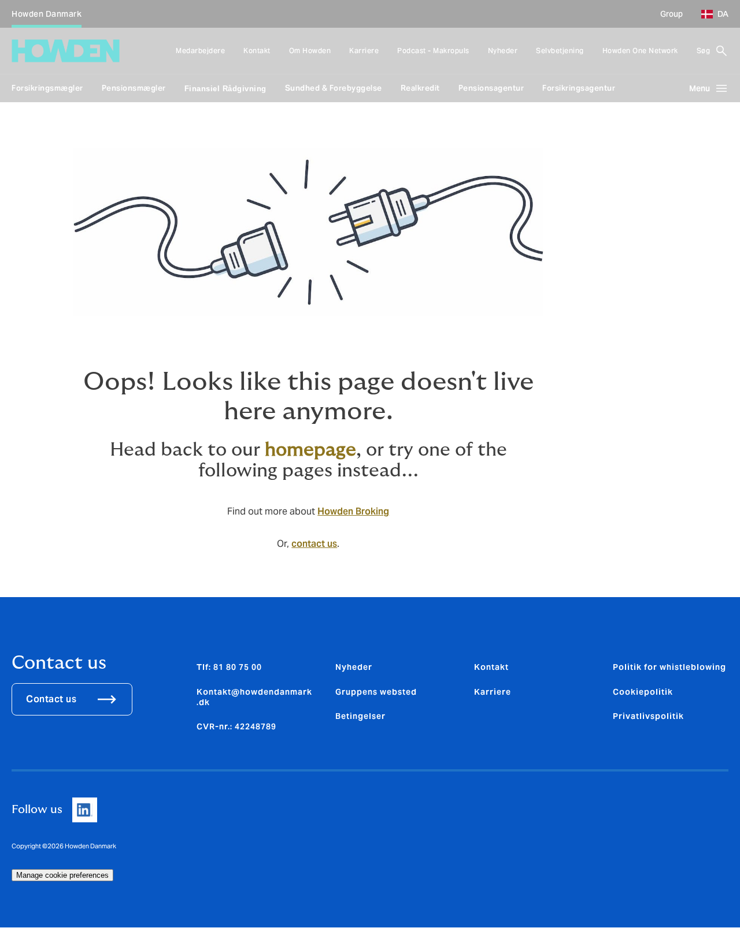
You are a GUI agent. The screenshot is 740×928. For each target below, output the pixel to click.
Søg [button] (704, 50)
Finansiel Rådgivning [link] (225, 88)
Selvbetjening (560, 50)
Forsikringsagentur (578, 88)
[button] (710, 14)
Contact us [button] (51, 699)
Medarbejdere (200, 50)
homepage (310, 450)
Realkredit (420, 88)
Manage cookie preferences (62, 875)
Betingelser (360, 716)
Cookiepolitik (643, 692)
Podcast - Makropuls (433, 50)
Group (671, 14)
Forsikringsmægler (47, 88)
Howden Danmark (47, 14)
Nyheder (503, 50)
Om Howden (310, 50)
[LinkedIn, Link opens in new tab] (85, 810)
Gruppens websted (376, 692)
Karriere (364, 50)
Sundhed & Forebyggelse (333, 88)
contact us (314, 544)
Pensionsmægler (134, 88)
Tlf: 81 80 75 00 (229, 667)
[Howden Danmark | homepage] (66, 50)
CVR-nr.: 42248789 (236, 726)
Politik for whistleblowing (669, 667)
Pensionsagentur (491, 88)
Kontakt (257, 50)
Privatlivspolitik (648, 716)
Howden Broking (353, 511)
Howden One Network (640, 50)
